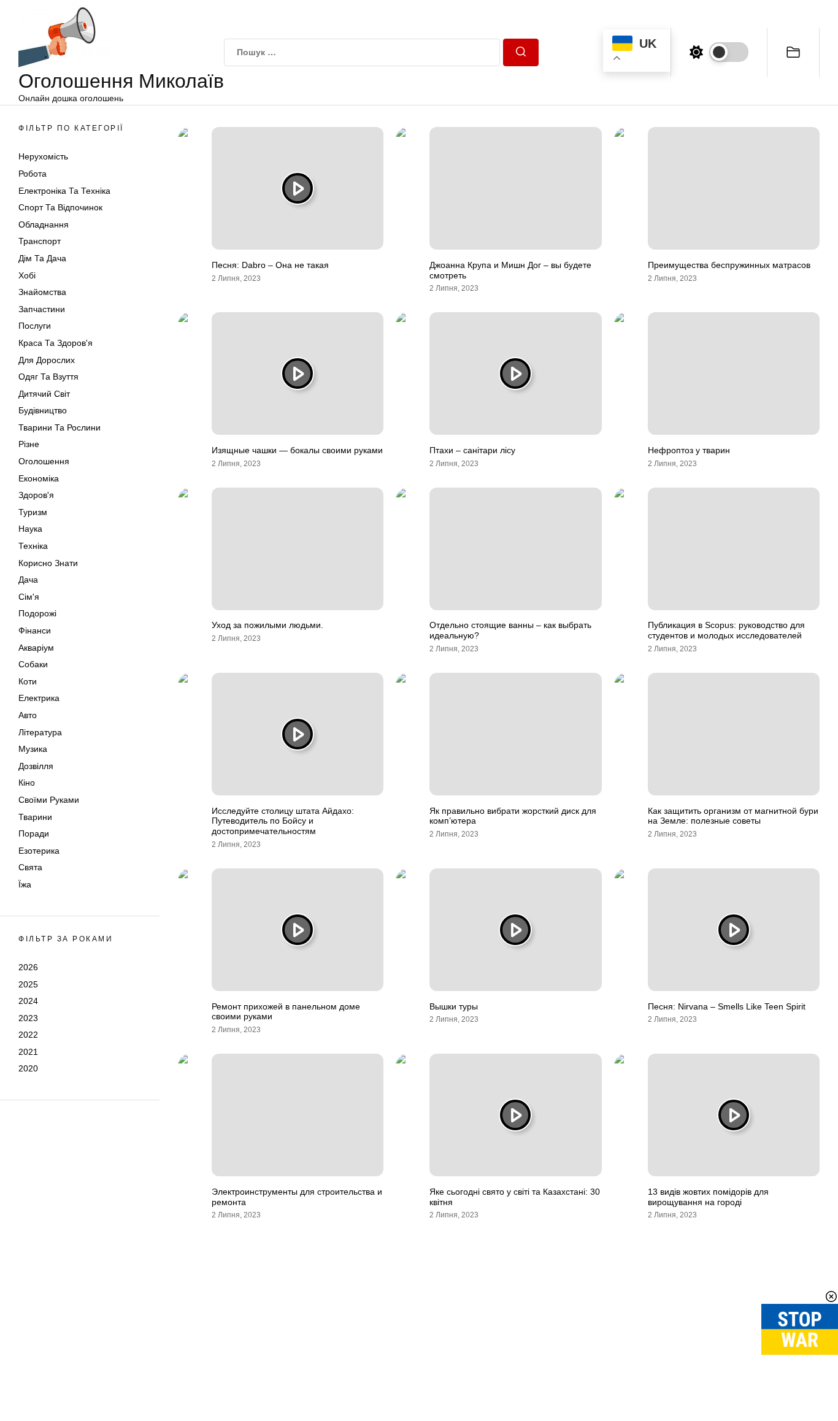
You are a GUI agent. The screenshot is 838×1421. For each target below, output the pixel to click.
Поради (33, 833)
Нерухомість (43, 156)
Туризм (32, 512)
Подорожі (37, 613)
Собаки (33, 664)
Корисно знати (48, 563)
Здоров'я (36, 495)
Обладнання (43, 224)
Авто (27, 715)
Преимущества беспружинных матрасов (729, 265)
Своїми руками (48, 800)
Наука (30, 529)
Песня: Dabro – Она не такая (270, 265)
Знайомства (42, 292)
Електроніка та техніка (64, 191)
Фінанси (34, 630)
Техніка (33, 546)
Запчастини (41, 309)
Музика (32, 749)
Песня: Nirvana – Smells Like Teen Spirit (726, 1006)
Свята (30, 867)
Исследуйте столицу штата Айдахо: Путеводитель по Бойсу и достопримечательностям (283, 821)
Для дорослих (46, 360)
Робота (32, 173)
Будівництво (42, 410)
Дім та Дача (42, 258)
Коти (27, 681)
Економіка (38, 478)
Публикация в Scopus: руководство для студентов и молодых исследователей (726, 630)
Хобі (27, 275)
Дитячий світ (44, 394)
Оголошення (43, 461)
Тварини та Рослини (59, 427)
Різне (28, 444)
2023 (28, 1018)
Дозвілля (35, 766)
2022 (28, 1035)
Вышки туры (453, 1006)
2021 (28, 1052)
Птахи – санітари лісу (472, 450)
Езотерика (39, 851)
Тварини (35, 817)
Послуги (34, 326)
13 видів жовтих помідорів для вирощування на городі (708, 1197)
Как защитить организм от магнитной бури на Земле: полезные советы (733, 816)
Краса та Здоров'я (55, 343)
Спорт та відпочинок (60, 207)
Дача (28, 579)
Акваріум (36, 648)
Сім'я (28, 597)
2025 (28, 984)
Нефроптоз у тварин (689, 450)
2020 (28, 1068)
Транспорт (39, 241)
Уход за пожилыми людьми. (267, 625)
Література (40, 732)
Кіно (26, 782)
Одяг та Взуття (48, 376)
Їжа (24, 884)
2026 (28, 967)
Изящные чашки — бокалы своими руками (297, 450)
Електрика (39, 698)
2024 (28, 1001)
